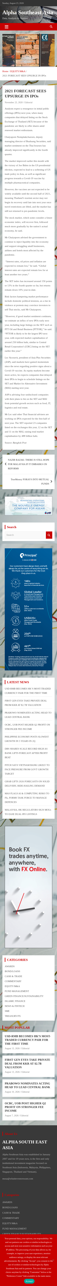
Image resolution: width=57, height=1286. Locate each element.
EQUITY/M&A (12, 986)
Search (49, 535)
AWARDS (10, 966)
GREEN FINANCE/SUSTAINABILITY (24, 996)
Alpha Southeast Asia (27, 12)
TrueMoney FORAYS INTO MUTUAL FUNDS (30, 481)
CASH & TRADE (13, 976)
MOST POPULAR (17, 1027)
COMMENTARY (13, 981)
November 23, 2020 (14, 102)
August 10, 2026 (12, 1092)
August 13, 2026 (12, 1048)
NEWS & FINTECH (15, 1006)
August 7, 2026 (12, 1115)
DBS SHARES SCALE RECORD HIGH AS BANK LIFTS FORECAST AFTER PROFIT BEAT (26, 753)
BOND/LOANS (12, 971)
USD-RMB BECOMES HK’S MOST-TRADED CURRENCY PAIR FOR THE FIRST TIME (28, 1040)
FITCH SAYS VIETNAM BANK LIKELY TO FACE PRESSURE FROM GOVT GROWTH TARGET (27, 769)
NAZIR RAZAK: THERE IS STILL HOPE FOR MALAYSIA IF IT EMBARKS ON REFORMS (28, 464)
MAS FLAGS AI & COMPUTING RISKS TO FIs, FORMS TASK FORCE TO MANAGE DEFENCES (27, 797)
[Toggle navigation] (6, 26)
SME (7, 1011)
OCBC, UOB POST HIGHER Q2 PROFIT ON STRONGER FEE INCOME (25, 1107)
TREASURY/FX (13, 1016)
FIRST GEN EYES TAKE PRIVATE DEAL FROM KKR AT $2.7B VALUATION (27, 1063)
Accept (29, 1281)
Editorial (28, 102)
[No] (53, 1260)
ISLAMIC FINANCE (15, 1001)
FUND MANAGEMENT (17, 991)
